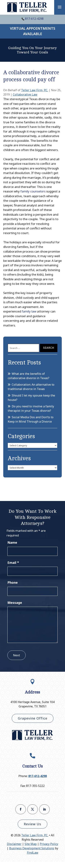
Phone (12, 582)
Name (12, 542)
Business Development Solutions (31, 848)
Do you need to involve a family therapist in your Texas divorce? (31, 408)
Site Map (31, 844)
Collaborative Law (25, 95)
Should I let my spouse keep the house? (31, 397)
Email (13, 562)
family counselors (33, 191)
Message (14, 602)
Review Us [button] (32, 824)
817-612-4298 (34, 19)
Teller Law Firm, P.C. (34, 90)
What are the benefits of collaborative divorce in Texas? (28, 376)
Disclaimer (14, 844)
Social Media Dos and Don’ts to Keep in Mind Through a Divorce (30, 419)
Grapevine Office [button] (32, 718)
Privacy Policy (49, 844)
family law (29, 311)
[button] (59, 7)
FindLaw (32, 853)
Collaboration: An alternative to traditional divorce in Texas (31, 387)
